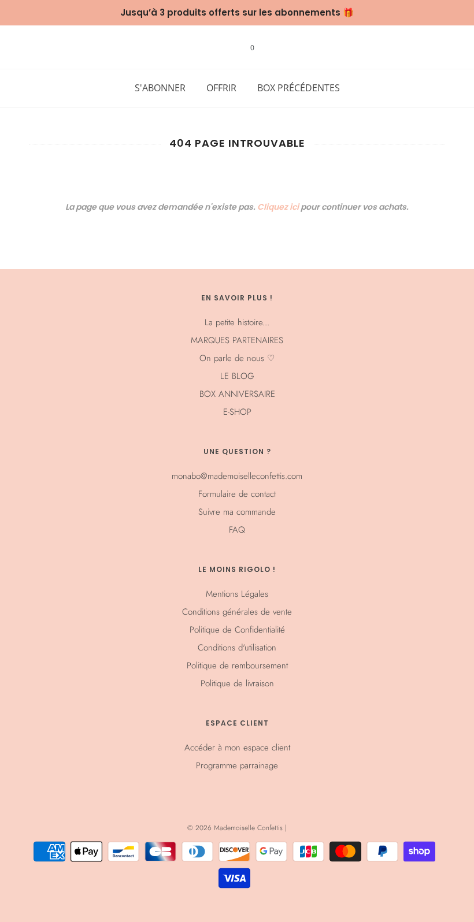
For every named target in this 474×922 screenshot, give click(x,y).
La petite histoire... (237, 322)
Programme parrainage (237, 765)
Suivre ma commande (237, 511)
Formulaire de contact (237, 494)
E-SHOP (237, 412)
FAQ (237, 529)
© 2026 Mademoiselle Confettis (236, 828)
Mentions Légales (237, 594)
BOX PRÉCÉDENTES (298, 87)
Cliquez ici (278, 207)
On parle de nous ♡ (237, 358)
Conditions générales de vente (237, 611)
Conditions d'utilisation (237, 647)
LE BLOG (237, 376)
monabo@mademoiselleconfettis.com (237, 476)
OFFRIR (221, 87)
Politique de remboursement (237, 665)
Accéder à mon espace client (237, 747)
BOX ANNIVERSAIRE (237, 394)
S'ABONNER (160, 87)
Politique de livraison (237, 683)
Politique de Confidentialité (237, 629)
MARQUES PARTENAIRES (237, 340)
